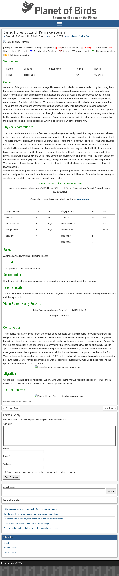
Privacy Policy (10, 547)
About (6, 543)
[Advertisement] (36, 570)
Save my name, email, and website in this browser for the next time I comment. (42, 472)
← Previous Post (10, 408)
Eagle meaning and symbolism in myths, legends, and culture (31, 528)
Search (111, 491)
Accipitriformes (85, 36)
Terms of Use (10, 552)
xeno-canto (83, 199)
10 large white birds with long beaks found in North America (30, 509)
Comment (8, 424)
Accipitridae (72, 36)
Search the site (10, 487)
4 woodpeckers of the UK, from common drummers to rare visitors (33, 519)
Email (6, 456)
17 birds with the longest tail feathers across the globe (28, 523)
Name (6, 448)
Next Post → (110, 408)
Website (7, 464)
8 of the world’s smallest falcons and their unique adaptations (31, 514)
